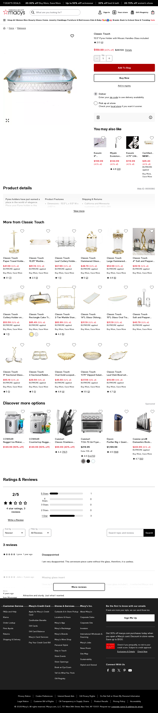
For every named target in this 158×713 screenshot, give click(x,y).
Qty (103, 55)
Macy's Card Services (38, 637)
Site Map (84, 654)
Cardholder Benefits (37, 620)
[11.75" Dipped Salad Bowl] (92, 355)
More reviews (79, 587)
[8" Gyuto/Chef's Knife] (100, 142)
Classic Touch (102, 33)
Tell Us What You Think (65, 673)
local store (116, 106)
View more (79, 211)
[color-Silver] (36, 334)
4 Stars (45, 499)
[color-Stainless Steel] (83, 461)
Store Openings (61, 662)
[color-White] (93, 461)
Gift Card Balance (37, 631)
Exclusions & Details (126, 652)
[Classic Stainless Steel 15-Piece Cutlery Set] (66, 422)
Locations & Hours (63, 617)
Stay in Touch (61, 651)
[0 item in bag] (153, 12)
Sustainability (86, 659)
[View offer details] (124, 117)
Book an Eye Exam (63, 667)
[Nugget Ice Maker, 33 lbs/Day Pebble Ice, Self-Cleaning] (14, 422)
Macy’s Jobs (85, 643)
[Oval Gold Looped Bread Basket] (66, 355)
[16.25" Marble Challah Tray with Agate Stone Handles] (40, 241)
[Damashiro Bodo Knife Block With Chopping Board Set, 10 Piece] (144, 422)
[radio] (31, 334)
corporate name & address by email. (127, 707)
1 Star (45, 516)
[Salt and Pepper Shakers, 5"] (144, 297)
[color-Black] (88, 461)
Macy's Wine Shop (63, 639)
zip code (114, 97)
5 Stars (44, 493)
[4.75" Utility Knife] (132, 142)
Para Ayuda (8, 628)
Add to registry (124, 86)
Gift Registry (60, 678)
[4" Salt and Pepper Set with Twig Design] (144, 241)
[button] (40, 78)
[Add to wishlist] (72, 36)
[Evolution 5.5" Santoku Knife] (116, 142)
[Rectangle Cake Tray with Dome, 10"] (40, 297)
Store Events (60, 656)
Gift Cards (33, 626)
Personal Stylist (61, 645)
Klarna (6, 617)
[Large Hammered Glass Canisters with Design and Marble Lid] (118, 241)
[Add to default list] (103, 138)
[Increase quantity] (109, 58)
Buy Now (124, 78)
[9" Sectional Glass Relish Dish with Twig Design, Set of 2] (14, 355)
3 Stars (44, 504)
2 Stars (44, 510)
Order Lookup (9, 623)
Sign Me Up (130, 617)
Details (128, 50)
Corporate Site (86, 623)
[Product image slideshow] (40, 78)
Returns (6, 634)
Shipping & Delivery (11, 639)
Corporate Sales (87, 617)
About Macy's (86, 612)
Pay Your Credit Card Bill (40, 643)
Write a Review (16, 520)
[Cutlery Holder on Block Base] (14, 297)
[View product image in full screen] (7, 120)
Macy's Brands (61, 634)
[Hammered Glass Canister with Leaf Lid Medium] (92, 241)
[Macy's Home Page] (14, 12)
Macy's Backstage (63, 628)
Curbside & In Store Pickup (66, 612)
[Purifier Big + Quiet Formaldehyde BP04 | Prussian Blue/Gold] (118, 422)
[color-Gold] (31, 334)
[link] (100, 158)
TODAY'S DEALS (12, 3)
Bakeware (21, 28)
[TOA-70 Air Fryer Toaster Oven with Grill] (92, 422)
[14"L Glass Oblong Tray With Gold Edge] (92, 297)
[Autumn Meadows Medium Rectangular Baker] (148, 142)
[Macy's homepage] (4, 28)
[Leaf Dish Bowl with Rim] (118, 355)
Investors (84, 628)
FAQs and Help (9, 612)
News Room (85, 648)
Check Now (142, 652)
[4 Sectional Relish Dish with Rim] (40, 355)
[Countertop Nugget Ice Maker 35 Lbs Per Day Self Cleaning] (40, 422)
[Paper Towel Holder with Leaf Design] (14, 241)
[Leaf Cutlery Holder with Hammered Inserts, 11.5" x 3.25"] (66, 241)
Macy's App (60, 623)
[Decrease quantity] (97, 58)
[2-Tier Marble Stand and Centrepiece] (66, 297)
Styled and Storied (88, 665)
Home (11, 28)
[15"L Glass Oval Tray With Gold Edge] (118, 297)
